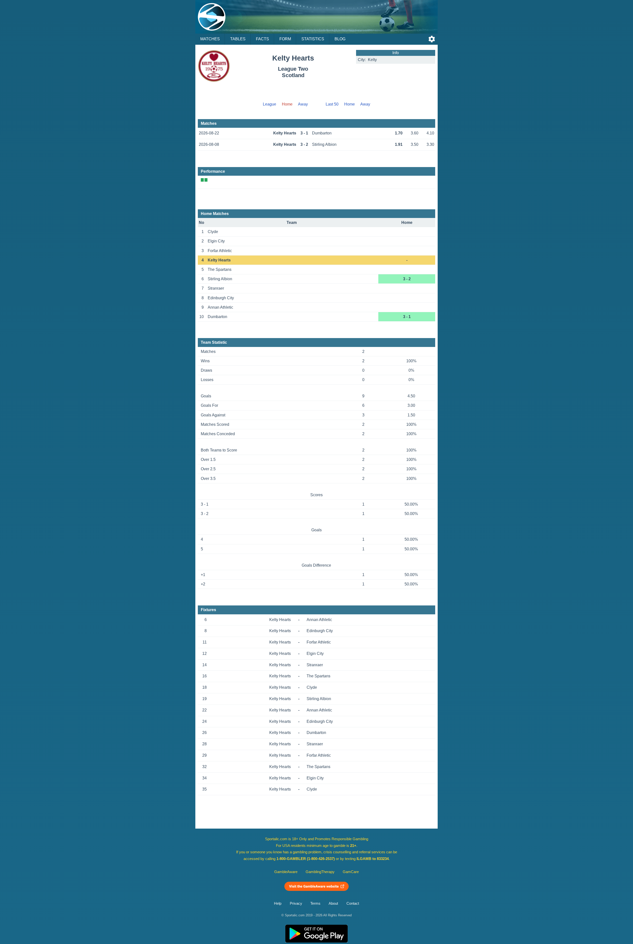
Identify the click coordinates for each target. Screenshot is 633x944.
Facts (262, 39)
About (333, 903)
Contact (352, 903)
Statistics (312, 39)
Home (349, 104)
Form (285, 39)
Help (277, 903)
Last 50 (332, 104)
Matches (210, 39)
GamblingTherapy (320, 872)
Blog (340, 39)
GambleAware (285, 872)
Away (303, 104)
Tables (238, 39)
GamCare (351, 872)
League (269, 104)
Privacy (296, 903)
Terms (315, 903)
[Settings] (432, 39)
